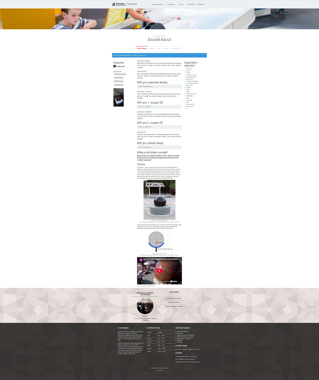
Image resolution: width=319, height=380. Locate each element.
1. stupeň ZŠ (165, 48)
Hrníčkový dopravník (192, 83)
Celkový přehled (142, 48)
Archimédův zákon (120, 74)
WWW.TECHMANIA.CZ (183, 331)
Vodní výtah (189, 79)
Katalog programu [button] (157, 4)
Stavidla (188, 87)
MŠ (158, 48)
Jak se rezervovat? (174, 302)
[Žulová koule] (118, 97)
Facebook (179, 340)
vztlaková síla (118, 85)
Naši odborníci (191, 4)
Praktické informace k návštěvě (174, 306)
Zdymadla (189, 100)
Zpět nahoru (159, 376)
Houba (188, 73)
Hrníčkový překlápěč (192, 81)
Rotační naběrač (190, 77)
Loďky (188, 92)
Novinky (181, 4)
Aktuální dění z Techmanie (184, 338)
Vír (187, 108)
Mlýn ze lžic (189, 85)
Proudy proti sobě (191, 75)
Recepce (145, 316)
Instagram (179, 342)
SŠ (181, 48)
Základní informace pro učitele (185, 337)
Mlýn (187, 102)
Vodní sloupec (118, 81)
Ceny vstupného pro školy (174, 298)
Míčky (187, 89)
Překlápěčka (189, 96)
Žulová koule (189, 106)
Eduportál (132, 4)
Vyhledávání (201, 4)
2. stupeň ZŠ (175, 48)
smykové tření (118, 78)
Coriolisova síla (190, 104)
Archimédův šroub (191, 94)
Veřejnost (152, 48)
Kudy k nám (180, 333)
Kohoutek (189, 68)
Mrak (187, 98)
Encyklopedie (171, 4)
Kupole (188, 71)
